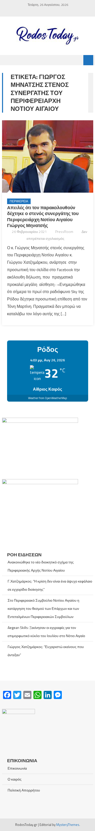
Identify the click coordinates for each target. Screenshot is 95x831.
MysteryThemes (67, 824)
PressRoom (64, 231)
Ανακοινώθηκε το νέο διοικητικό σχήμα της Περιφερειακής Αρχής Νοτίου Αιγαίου (41, 566)
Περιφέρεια (19, 201)
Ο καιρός (15, 779)
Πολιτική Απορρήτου (24, 790)
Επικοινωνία (17, 768)
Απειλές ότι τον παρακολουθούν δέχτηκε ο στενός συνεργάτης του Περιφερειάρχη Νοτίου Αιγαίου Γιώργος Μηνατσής (43, 216)
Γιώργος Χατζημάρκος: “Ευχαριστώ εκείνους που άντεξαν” (46, 650)
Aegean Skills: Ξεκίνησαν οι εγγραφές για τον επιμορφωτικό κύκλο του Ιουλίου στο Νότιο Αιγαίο (46, 631)
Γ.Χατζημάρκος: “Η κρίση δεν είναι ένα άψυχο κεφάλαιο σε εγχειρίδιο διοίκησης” (50, 585)
